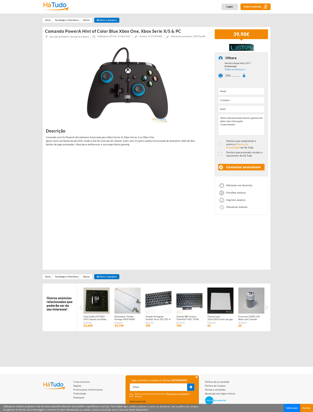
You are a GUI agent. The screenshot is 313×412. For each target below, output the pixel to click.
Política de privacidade (217, 382)
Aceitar (307, 408)
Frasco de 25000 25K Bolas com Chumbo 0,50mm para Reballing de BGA (251, 318)
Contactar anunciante (243, 167)
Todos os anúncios (234, 69)
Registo (77, 385)
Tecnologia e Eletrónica (67, 276)
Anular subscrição (138, 401)
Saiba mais (292, 408)
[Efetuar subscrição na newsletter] (190, 387)
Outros (86, 276)
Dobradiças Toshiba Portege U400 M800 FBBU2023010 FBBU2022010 (124, 318)
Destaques (78, 397)
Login (229, 6)
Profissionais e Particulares (88, 389)
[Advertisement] (241, 240)
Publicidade (79, 393)
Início (48, 276)
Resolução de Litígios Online (220, 393)
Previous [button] (80, 307)
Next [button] (266, 307)
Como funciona (81, 382)
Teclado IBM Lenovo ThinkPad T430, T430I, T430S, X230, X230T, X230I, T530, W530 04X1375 (187, 318)
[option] (127, 83)
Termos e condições (215, 389)
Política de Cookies (215, 385)
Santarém (87, 323)
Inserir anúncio (253, 6)
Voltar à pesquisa (108, 20)
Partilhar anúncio (236, 192)
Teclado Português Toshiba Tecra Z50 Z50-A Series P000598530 (158, 318)
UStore (231, 58)
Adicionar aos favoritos (239, 185)
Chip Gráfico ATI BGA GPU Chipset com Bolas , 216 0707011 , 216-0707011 (95, 318)
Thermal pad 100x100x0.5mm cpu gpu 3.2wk (220, 318)
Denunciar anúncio (236, 207)
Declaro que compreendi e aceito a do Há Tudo (241, 144)
